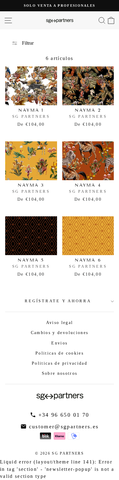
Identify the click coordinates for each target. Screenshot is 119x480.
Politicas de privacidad (59, 363)
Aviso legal (59, 322)
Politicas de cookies (59, 353)
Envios (59, 342)
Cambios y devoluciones (59, 332)
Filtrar (27, 43)
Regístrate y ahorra (58, 301)
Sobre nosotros (60, 373)
